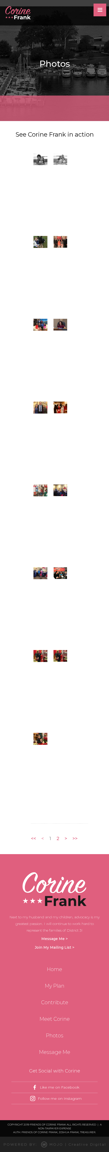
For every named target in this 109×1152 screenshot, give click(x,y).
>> (75, 838)
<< (33, 838)
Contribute (54, 1002)
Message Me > (54, 938)
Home (54, 969)
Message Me (54, 1052)
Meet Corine (55, 1019)
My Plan (54, 986)
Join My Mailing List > (54, 947)
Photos (54, 1035)
